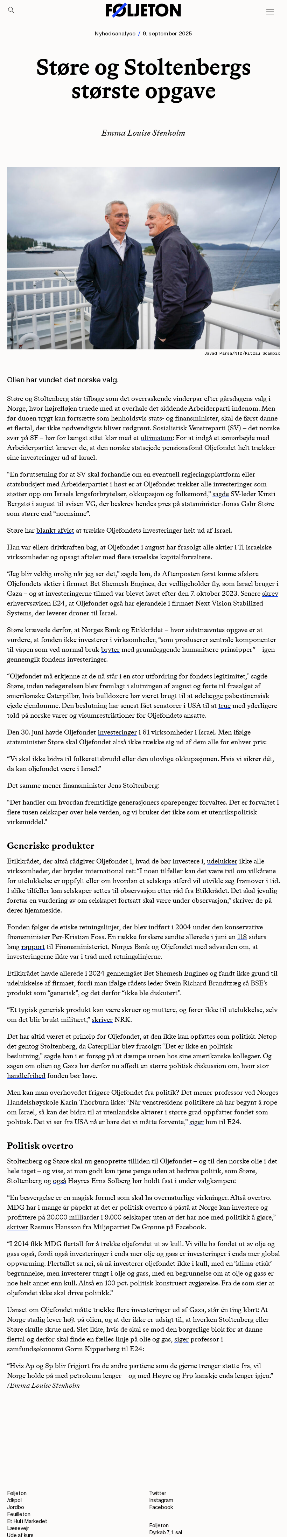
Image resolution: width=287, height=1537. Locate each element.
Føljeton (17, 1493)
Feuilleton (18, 1514)
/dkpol (14, 1500)
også (59, 1180)
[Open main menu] (270, 12)
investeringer (117, 732)
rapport (33, 946)
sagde (220, 494)
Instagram (161, 1500)
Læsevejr (18, 1528)
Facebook (161, 1507)
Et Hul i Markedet (27, 1521)
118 (242, 937)
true (224, 705)
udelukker (222, 861)
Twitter (157, 1493)
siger (196, 1122)
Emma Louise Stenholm (144, 133)
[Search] (11, 10)
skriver (102, 1019)
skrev (270, 593)
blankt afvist (55, 530)
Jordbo (15, 1507)
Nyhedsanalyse (115, 33)
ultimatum (157, 437)
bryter (110, 649)
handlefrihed (26, 1075)
